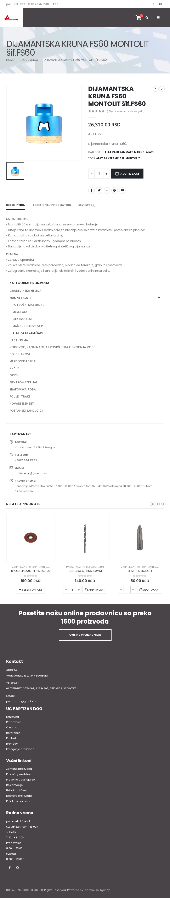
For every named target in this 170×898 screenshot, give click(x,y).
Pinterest (114, 190)
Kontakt (11, 738)
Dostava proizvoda (19, 796)
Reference (13, 733)
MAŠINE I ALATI (144, 152)
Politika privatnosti (18, 801)
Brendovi (12, 743)
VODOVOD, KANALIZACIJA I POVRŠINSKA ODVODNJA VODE (52, 347)
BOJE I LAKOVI (20, 354)
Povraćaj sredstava (19, 774)
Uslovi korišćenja (17, 790)
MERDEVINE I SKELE (22, 361)
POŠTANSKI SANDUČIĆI (26, 411)
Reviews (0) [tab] (87, 205)
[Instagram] (160, 4)
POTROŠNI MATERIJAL (28, 305)
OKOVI (14, 375)
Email (122, 190)
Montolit (133, 158)
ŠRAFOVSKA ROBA (23, 389)
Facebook (91, 190)
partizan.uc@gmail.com (31, 473)
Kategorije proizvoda (20, 749)
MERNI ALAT (20, 312)
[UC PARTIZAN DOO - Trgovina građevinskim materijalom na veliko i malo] (11, 18)
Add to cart (129, 174)
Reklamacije (14, 785)
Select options (32, 589)
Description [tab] (15, 205)
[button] (151, 504)
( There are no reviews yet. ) (125, 111)
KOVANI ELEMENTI (22, 403)
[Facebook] (153, 4)
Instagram (17, 867)
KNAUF (14, 368)
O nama (11, 727)
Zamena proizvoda (19, 769)
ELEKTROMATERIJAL (23, 382)
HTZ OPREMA (19, 340)
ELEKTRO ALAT (22, 319)
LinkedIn (107, 190)
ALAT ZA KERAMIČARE (119, 152)
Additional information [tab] (52, 205)
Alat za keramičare (110, 158)
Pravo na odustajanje (20, 779)
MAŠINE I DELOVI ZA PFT (29, 326)
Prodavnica (14, 722)
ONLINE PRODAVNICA (85, 635)
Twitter (99, 190)
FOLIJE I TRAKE (20, 396)
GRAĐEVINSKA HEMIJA (25, 291)
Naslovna (12, 716)
